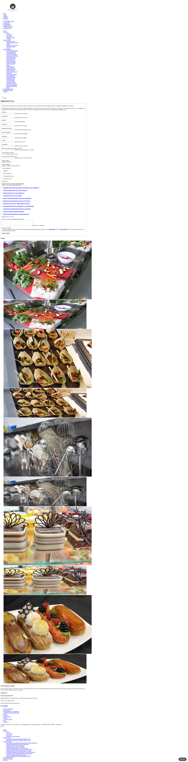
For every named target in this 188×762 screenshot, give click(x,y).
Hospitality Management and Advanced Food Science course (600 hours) (21, 187)
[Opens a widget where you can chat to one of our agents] (182, 759)
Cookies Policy (52, 229)
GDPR (5, 718)
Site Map (6, 715)
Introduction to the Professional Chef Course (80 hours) (17, 209)
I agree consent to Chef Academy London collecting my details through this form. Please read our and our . (35, 229)
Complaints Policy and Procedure (11, 711)
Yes (4, 154)
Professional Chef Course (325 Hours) (12, 195)
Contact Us (6, 722)
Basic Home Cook (7, 173)
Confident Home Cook (8, 176)
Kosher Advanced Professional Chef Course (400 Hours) (17, 198)
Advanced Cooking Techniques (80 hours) (13, 211)
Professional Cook (7, 178)
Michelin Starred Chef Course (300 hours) (13, 193)
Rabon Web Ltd (65, 724)
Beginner (5, 171)
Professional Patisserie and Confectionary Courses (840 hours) (18, 206)
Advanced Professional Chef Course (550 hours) (15, 190)
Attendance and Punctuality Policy (12, 712)
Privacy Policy (63, 229)
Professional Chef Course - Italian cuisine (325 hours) (16, 203)
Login (5, 714)
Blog (5, 720)
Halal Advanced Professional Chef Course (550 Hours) (16, 201)
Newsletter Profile (8, 719)
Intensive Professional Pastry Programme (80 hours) (16, 214)
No (7, 154)
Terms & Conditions (8, 708)
